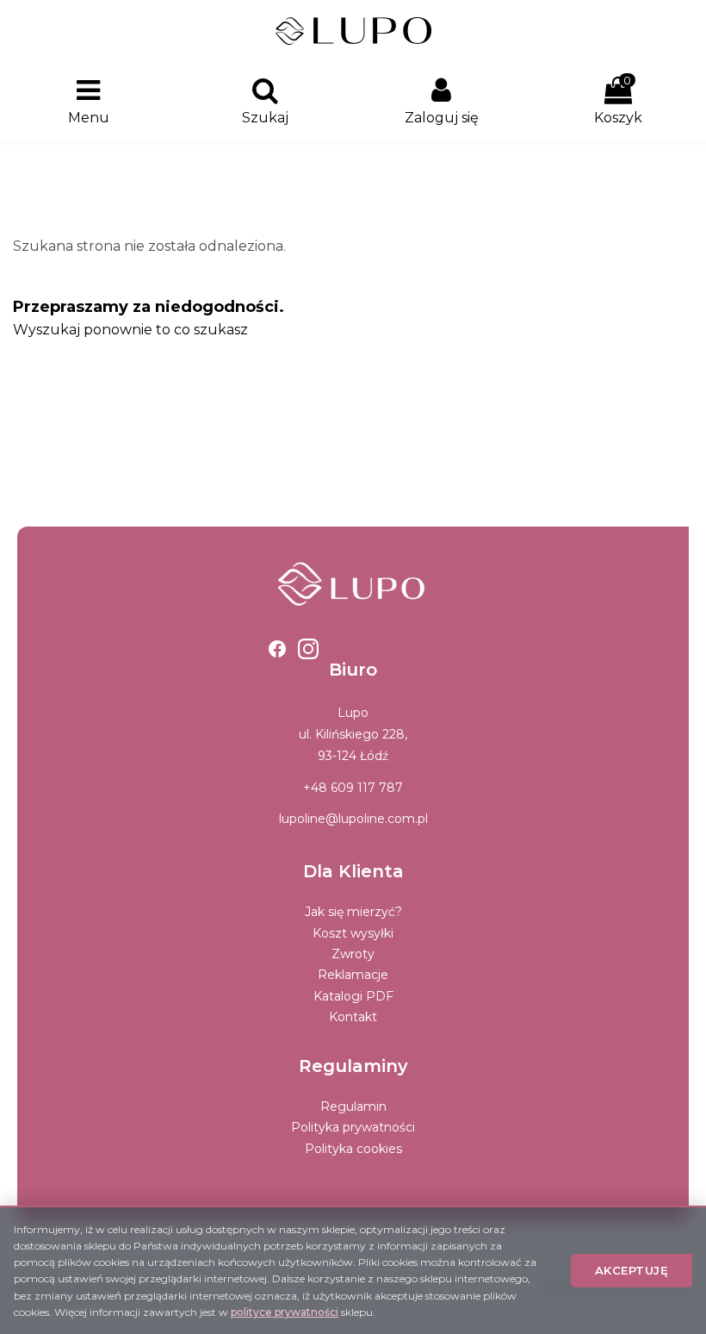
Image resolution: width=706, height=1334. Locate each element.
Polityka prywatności (353, 1127)
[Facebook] (277, 649)
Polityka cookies (353, 1148)
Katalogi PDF (353, 996)
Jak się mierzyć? (353, 911)
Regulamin (353, 1106)
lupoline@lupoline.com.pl (353, 818)
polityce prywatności (284, 1312)
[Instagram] (308, 649)
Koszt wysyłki (353, 933)
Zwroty (353, 954)
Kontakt (353, 1017)
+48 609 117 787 (353, 787)
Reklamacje (353, 974)
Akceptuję (632, 1270)
